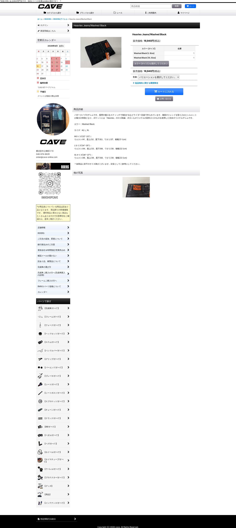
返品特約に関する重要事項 (146, 83)
